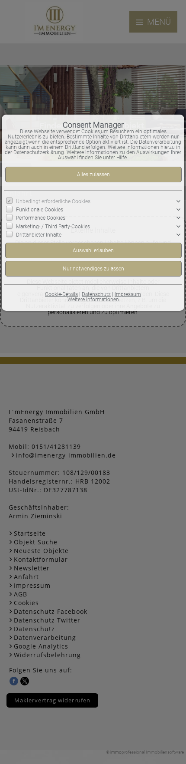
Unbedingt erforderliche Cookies (53, 201)
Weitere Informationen (93, 299)
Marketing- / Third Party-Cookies (53, 226)
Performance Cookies (40, 218)
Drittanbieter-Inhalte (38, 235)
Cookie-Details (61, 294)
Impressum (128, 294)
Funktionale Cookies (39, 210)
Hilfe (121, 158)
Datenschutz (96, 294)
